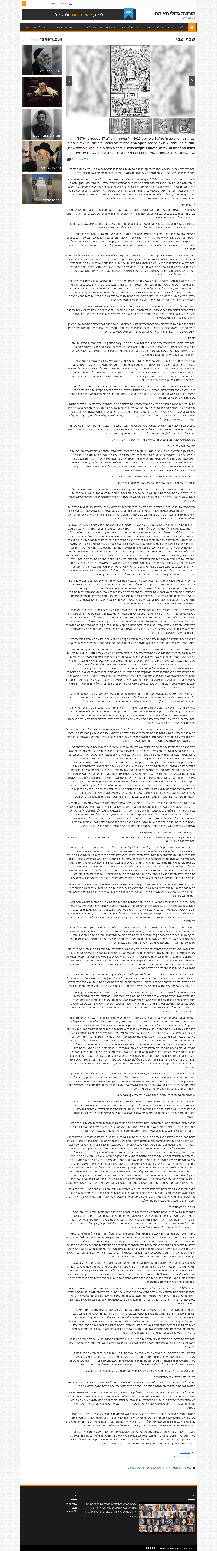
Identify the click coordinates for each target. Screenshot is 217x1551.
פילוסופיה (180, 27)
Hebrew (64, 3)
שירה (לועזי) (44, 27)
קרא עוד (133, 1516)
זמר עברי (58, 27)
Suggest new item (156, 1467)
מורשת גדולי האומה (175, 13)
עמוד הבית (191, 27)
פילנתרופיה (111, 27)
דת (78, 27)
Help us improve (182, 1467)
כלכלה (131, 27)
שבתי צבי (185, 1452)
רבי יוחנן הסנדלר (52, 200)
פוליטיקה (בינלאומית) (93, 27)
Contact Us (134, 1467)
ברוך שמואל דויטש (51, 168)
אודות (74, 1507)
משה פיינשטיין (53, 103)
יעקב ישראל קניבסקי (50, 71)
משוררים (69, 27)
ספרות (170, 27)
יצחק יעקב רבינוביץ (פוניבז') (46, 135)
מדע (149, 27)
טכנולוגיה (159, 27)
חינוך (122, 27)
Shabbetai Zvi (80, 159)
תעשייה (140, 27)
